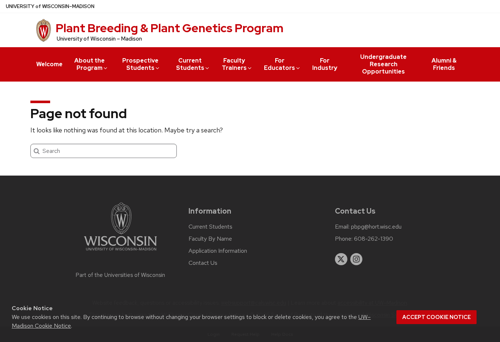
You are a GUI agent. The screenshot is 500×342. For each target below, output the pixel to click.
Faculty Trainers (234, 64)
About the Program (89, 64)
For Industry (324, 64)
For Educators (279, 64)
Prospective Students (140, 64)
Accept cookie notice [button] (436, 317)
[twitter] (341, 259)
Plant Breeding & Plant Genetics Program (169, 28)
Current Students (190, 64)
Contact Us (203, 263)
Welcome (49, 64)
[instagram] (356, 259)
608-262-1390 (373, 239)
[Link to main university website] (120, 252)
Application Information (218, 251)
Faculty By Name (210, 239)
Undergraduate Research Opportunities (383, 64)
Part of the (120, 275)
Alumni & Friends (444, 64)
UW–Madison (50, 6)
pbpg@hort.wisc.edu (376, 226)
